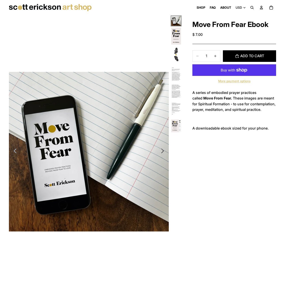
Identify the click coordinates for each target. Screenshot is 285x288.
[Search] (252, 7)
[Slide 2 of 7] (176, 36)
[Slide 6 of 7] (176, 110)
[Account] (261, 7)
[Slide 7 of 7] (176, 126)
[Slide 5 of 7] (176, 92)
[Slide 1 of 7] (176, 21)
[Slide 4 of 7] (176, 74)
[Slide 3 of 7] (176, 55)
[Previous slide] (14, 151)
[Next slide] (164, 151)
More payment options (234, 81)
